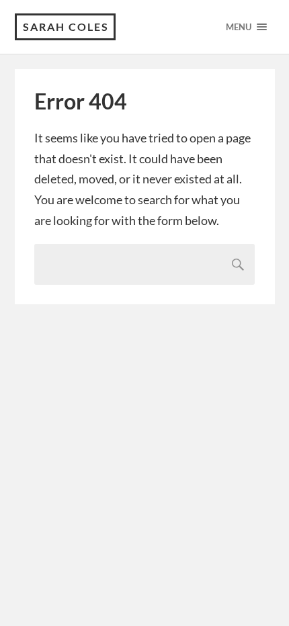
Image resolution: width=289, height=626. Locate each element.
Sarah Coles (66, 26)
